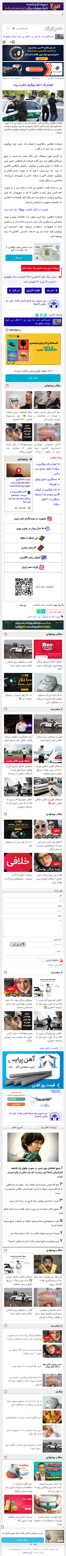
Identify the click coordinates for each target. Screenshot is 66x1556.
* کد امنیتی (58, 939)
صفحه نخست (59, 78)
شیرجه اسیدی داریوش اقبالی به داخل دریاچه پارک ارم (35, 1233)
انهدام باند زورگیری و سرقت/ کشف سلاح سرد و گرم (47, 469)
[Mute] (13, 362)
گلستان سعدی (28, 548)
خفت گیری (32, 616)
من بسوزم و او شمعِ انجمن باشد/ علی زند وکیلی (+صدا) (26, 302)
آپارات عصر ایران (30, 567)
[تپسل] (6, 330)
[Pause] (9, 362)
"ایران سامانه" (27, 1552)
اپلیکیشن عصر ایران (44, 587)
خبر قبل (16, 290)
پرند (39, 616)
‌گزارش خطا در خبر (55, 611)
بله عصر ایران (10, 210)
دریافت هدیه (22, 1540)
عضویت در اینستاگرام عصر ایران (30, 519)
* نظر (60, 916)
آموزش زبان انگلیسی (30, 558)
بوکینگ (50, 965)
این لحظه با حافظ (29, 538)
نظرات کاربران (33, 290)
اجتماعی (50, 78)
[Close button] (63, 1527)
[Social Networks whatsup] (45, 315)
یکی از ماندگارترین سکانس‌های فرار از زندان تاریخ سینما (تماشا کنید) (20, 483)
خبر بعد (50, 290)
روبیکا (21, 210)
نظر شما (58, 891)
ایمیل (60, 905)
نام (61, 895)
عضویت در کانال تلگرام (37, 210)
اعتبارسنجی (59, 965)
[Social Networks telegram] (37, 315)
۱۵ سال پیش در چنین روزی (30, 529)
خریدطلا (19, 258)
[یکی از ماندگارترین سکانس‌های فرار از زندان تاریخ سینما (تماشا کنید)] (18, 470)
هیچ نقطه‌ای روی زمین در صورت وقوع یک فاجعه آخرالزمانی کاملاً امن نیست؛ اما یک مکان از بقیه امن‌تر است (35, 1173)
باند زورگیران (46, 616)
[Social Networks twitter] (41, 315)
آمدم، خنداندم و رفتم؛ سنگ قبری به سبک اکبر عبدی (34, 1201)
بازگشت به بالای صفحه (49, 1048)
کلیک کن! (33, 378)
